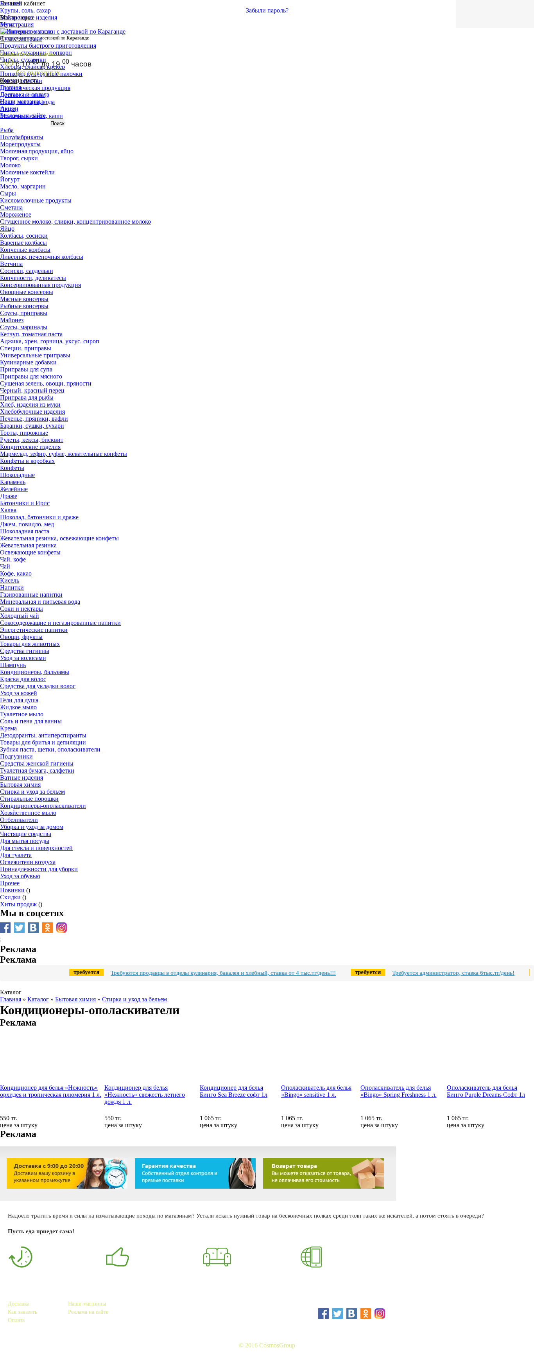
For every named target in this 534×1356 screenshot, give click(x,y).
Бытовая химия (75, 999)
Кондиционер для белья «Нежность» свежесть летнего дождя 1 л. (144, 1094)
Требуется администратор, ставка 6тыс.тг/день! (434, 973)
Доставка (18, 1304)
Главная (10, 87)
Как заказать (22, 1312)
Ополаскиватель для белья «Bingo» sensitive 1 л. (316, 1091)
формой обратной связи (331, 1327)
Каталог (38, 999)
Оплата (16, 1320)
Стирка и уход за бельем (134, 999)
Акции (9, 108)
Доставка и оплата (24, 94)
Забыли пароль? (267, 10)
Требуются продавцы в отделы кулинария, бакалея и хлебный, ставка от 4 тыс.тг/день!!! (204, 973)
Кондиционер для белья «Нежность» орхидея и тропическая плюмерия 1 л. (50, 1091)
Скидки (10, 897)
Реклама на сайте (23, 115)
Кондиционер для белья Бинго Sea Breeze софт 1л (233, 1091)
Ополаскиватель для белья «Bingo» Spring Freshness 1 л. (398, 1091)
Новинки (12, 890)
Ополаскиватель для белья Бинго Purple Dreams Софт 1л (486, 1091)
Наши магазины (21, 101)
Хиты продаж (18, 904)
